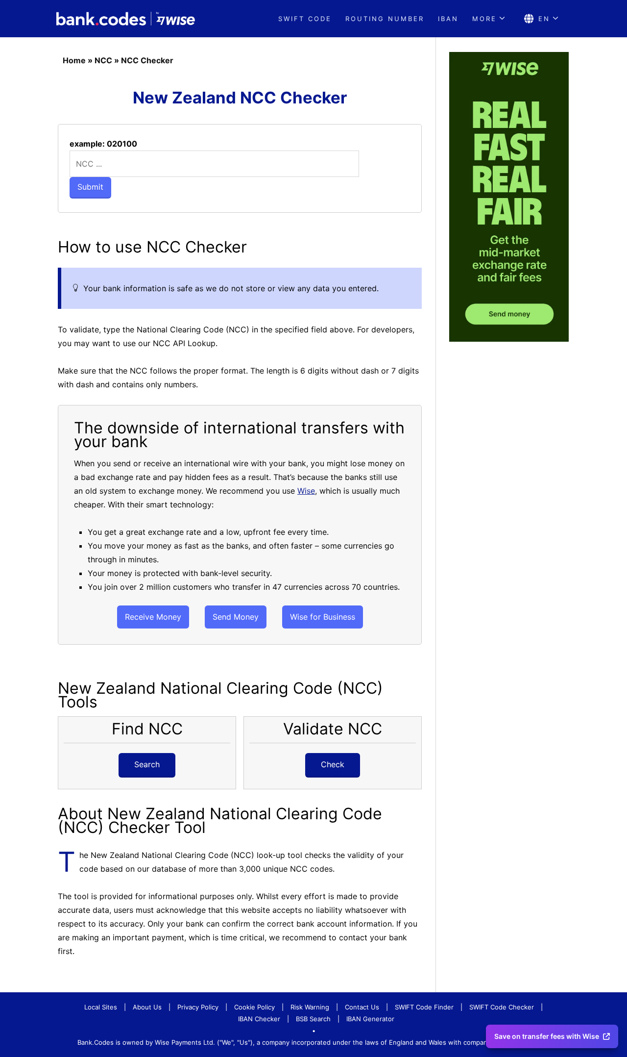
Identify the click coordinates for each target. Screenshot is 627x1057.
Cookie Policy (254, 1007)
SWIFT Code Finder (424, 1007)
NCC (103, 60)
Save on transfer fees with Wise (546, 1036)
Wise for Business (322, 617)
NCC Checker (147, 60)
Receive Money (153, 617)
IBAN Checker (259, 1019)
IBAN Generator (370, 1019)
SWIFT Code (305, 19)
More (484, 19)
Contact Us (362, 1007)
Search (147, 764)
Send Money (236, 617)
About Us (147, 1007)
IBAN (448, 19)
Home (74, 60)
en (544, 19)
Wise (306, 491)
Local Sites (100, 1007)
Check (332, 764)
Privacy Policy (197, 1007)
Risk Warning (309, 1007)
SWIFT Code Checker (501, 1007)
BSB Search (313, 1019)
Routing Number (384, 19)
